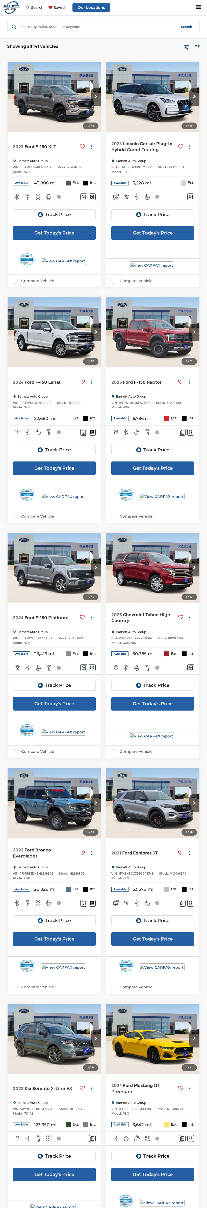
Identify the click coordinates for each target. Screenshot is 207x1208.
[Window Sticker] (92, 196)
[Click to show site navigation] (198, 7)
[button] (96, 97)
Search (186, 27)
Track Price (58, 214)
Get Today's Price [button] (54, 233)
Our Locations (91, 7)
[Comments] (83, 196)
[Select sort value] (196, 46)
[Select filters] (187, 46)
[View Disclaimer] (59, 196)
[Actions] (91, 146)
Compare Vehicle (37, 281)
